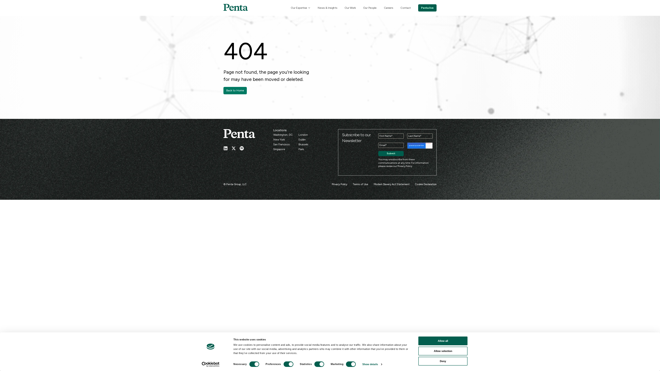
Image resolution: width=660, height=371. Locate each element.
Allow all (443, 340)
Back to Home (235, 90)
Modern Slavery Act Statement (392, 184)
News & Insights (327, 7)
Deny (443, 361)
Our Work (350, 7)
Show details (370, 364)
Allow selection (443, 351)
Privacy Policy (405, 166)
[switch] (285, 364)
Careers (388, 7)
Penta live (427, 7)
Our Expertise (299, 7)
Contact (405, 7)
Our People (370, 7)
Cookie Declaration (426, 184)
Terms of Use (360, 184)
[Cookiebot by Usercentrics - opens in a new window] (211, 364)
